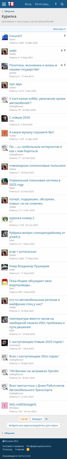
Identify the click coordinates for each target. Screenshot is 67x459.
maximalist (14, 345)
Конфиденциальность (38, 446)
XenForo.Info (24, 456)
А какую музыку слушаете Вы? (31, 132)
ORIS (11, 120)
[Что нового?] (56, 4)
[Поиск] (62, 4)
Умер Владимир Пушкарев (29, 266)
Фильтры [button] (58, 29)
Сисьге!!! (15, 36)
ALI (11, 221)
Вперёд (36, 419)
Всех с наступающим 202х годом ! (34, 356)
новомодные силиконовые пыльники (37, 165)
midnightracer (16, 106)
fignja (12, 187)
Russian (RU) (11, 441)
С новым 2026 (19, 117)
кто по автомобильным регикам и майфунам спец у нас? (34, 302)
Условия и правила (13, 446)
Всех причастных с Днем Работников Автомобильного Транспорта (36, 387)
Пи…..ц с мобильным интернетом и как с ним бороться (35, 149)
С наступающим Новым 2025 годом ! (36, 342)
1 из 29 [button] (24, 419)
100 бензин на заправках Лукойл (34, 371)
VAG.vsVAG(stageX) (22, 404)
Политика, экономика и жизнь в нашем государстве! (33, 67)
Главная (19, 449)
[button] (4, 4)
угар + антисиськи (22, 251)
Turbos (12, 135)
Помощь (8, 449)
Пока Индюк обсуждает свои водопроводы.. (30, 283)
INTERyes (14, 407)
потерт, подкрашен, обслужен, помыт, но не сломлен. (32, 201)
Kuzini (12, 39)
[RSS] (28, 449)
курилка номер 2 (21, 218)
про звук (15, 84)
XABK (12, 269)
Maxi (11, 288)
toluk (11, 240)
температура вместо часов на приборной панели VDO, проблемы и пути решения (37, 322)
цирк (13, 50)
